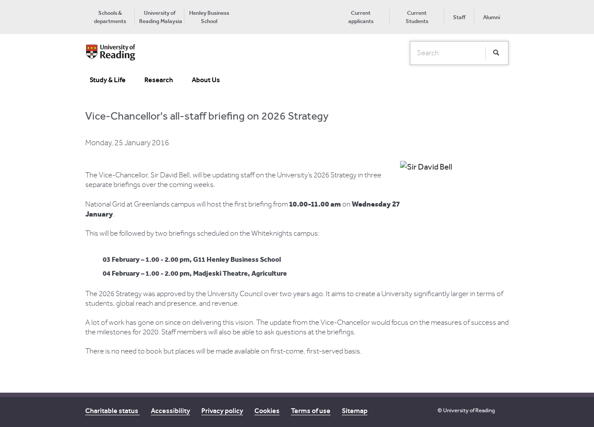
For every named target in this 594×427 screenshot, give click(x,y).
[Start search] (496, 53)
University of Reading (469, 410)
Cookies (267, 411)
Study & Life (108, 80)
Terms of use (310, 411)
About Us (206, 80)
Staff (459, 17)
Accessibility (170, 411)
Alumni (491, 17)
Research (158, 80)
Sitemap (354, 411)
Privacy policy (222, 411)
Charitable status (112, 411)
